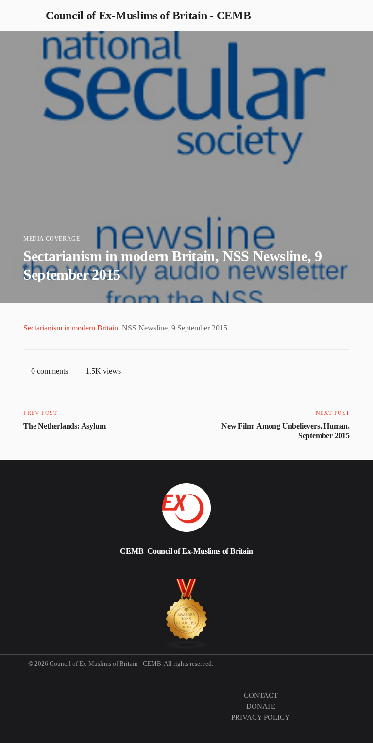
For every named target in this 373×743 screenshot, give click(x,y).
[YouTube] (193, 571)
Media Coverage (51, 238)
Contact (261, 695)
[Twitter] (30, 571)
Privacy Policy (260, 717)
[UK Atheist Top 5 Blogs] (187, 614)
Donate (260, 706)
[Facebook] (112, 571)
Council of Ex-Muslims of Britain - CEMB (148, 15)
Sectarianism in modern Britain (70, 328)
